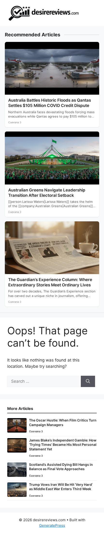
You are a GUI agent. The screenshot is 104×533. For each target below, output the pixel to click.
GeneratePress (52, 525)
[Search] (88, 381)
